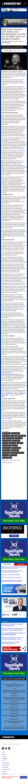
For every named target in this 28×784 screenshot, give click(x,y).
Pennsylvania (6, 452)
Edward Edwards (6, 42)
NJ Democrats (15, 450)
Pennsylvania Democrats (17, 452)
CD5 (16, 435)
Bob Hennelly (6, 435)
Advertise (4, 756)
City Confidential (5, 765)
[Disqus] (14, 482)
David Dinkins (21, 435)
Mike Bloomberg (16, 447)
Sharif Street (13, 455)
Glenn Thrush (21, 151)
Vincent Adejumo (7, 457)
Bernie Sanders (15, 433)
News (3, 760)
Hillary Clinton (16, 440)
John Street (20, 443)
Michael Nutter (6, 447)
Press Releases (5, 621)
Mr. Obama (18, 164)
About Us (4, 754)
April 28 (20, 79)
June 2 (3, 76)
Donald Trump (10, 438)
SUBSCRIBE (14, 535)
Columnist (4, 771)
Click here (4, 460)
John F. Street (12, 443)
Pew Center (14, 286)
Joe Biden (5, 443)
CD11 (12, 435)
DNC (4, 438)
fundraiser (20, 162)
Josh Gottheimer (7, 445)
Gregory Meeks (6, 440)
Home (3, 752)
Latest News (20, 564)
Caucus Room (5, 767)
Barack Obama (6, 433)
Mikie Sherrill (6, 450)
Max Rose (14, 445)
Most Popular (7, 564)
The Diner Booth (5, 763)
